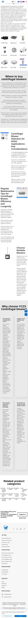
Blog (15, 605)
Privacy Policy (23, 604)
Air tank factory (24, 499)
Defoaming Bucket (6, 546)
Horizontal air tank (11, 489)
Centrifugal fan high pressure (4, 499)
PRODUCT (4, 583)
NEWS (3, 587)
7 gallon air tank (11, 499)
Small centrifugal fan (24, 495)
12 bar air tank (17, 499)
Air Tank (4, 535)
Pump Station (4, 563)
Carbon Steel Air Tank (6, 538)
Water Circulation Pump (7, 561)
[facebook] (18, 1)
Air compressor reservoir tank (24, 490)
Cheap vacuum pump (17, 495)
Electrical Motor (6, 566)
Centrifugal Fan (5, 569)
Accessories (4, 574)
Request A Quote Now (22, 515)
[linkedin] (20, 1)
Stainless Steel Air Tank (7, 540)
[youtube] (22, 1)
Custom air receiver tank (4, 495)
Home (3, 581)
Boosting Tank (5, 544)
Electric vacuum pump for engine (4, 490)
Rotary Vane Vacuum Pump (8, 553)
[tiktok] (23, 1)
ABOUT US (4, 585)
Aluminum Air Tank (6, 542)
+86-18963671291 (8, 594)
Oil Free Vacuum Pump (7, 557)
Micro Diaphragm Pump (7, 559)
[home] (6, 529)
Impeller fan (17, 489)
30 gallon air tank (11, 494)
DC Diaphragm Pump (6, 555)
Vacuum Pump (6, 549)
